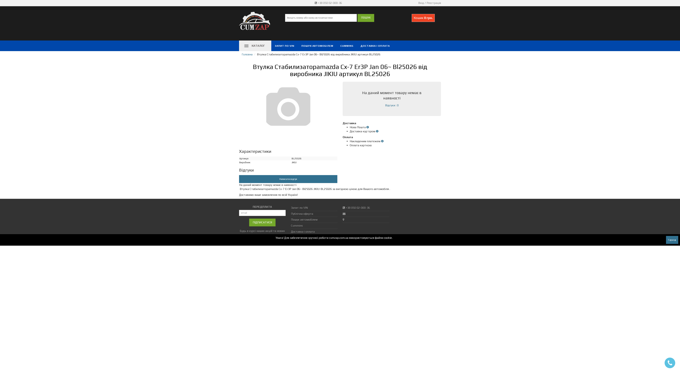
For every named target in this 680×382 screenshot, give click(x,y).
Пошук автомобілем (317, 45)
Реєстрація (434, 3)
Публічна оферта (302, 213)
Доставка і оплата (375, 45)
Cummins (346, 45)
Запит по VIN (284, 45)
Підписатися (262, 222)
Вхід (421, 3)
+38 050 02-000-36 (330, 3)
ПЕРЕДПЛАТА (262, 207)
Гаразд (672, 239)
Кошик (423, 18)
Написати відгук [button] (288, 179)
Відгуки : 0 (392, 105)
